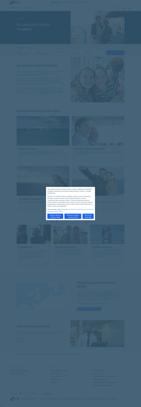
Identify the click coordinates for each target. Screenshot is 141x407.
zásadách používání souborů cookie (73, 209)
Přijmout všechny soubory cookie (55, 216)
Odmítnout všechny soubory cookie (73, 216)
